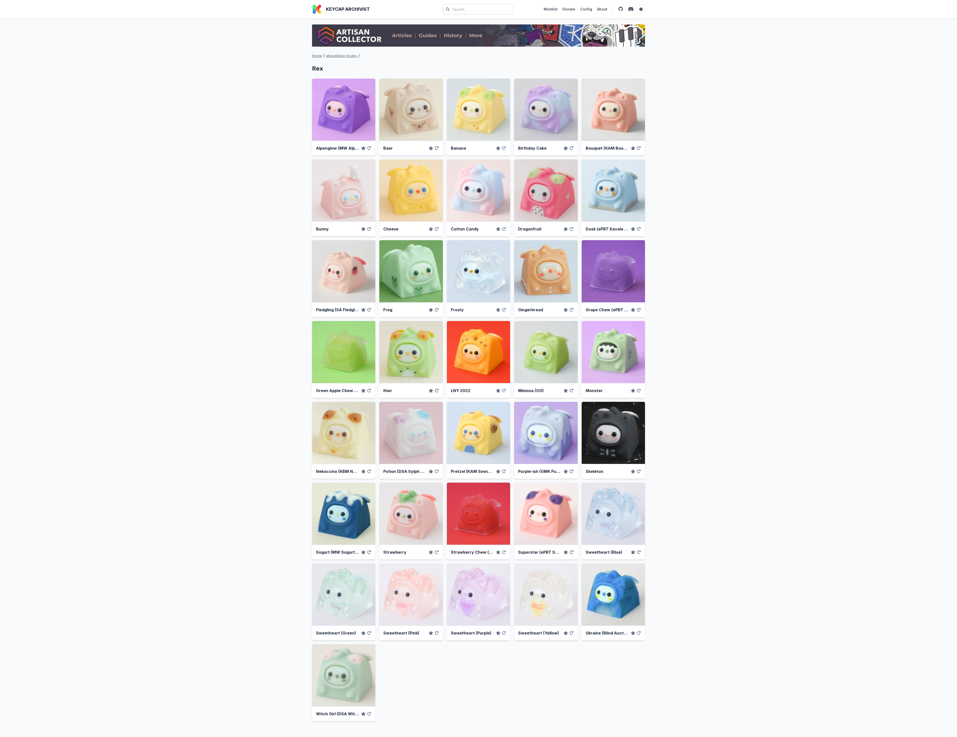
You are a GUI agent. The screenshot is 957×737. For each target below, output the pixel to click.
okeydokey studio (341, 56)
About (602, 9)
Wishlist (551, 9)
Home (317, 56)
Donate (568, 9)
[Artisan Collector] (478, 35)
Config (586, 9)
